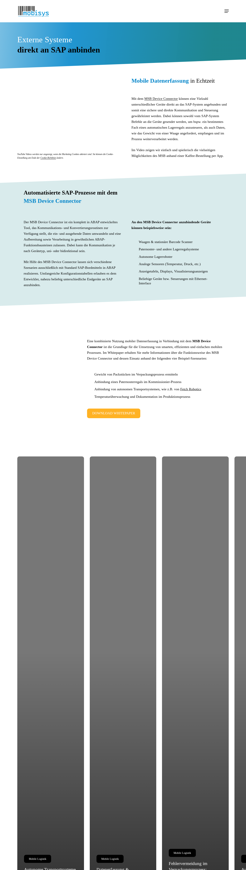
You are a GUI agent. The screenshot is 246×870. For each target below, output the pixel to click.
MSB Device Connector (161, 99)
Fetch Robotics (190, 389)
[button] (226, 11)
